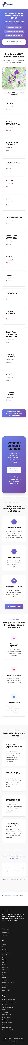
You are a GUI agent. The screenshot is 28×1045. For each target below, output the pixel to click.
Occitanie (4, 1025)
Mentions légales (6, 932)
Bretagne (4, 1004)
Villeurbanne (5, 970)
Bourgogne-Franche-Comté (9, 1002)
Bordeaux (4, 949)
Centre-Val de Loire (7, 1007)
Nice (3, 947)
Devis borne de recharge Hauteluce (14, 42)
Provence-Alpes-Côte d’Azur (10, 1030)
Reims (4, 972)
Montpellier (5, 967)
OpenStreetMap (22, 88)
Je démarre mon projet (14, 606)
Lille (3, 957)
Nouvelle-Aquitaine (7, 1022)
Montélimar (5, 985)
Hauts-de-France (6, 1014)
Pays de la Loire (6, 1027)
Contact (4, 935)
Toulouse (4, 944)
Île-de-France (6, 1017)
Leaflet (16, 88)
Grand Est (5, 1012)
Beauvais (4, 987)
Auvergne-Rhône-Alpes (12, 895)
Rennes (4, 977)
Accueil (4, 895)
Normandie (5, 1020)
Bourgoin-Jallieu (6, 990)
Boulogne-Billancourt (8, 982)
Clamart (4, 980)
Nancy (4, 959)
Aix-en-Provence (6, 954)
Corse (4, 1009)
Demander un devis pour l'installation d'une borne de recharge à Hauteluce (14, 413)
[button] (15, 77)
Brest (3, 964)
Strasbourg (5, 952)
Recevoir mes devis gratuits (14, 469)
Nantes (4, 962)
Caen (3, 975)
